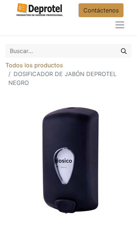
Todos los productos (34, 65)
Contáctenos (101, 10)
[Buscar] (124, 51)
